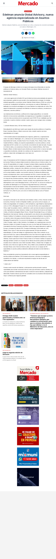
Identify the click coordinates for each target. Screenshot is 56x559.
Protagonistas (28, 11)
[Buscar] (52, 3)
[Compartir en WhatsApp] (33, 33)
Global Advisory (18, 285)
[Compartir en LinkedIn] (22, 33)
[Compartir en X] (26, 33)
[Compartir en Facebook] (29, 33)
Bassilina (26, 285)
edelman (11, 285)
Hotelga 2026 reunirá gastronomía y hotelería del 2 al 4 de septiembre (14, 317)
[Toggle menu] (4, 3)
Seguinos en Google (29, 37)
